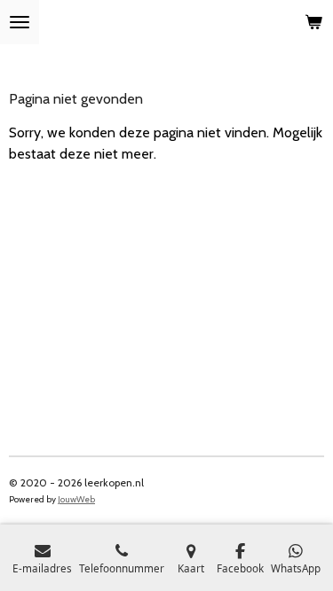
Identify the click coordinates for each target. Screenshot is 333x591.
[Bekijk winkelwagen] (313, 22)
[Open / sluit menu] (19, 22)
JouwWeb (76, 499)
